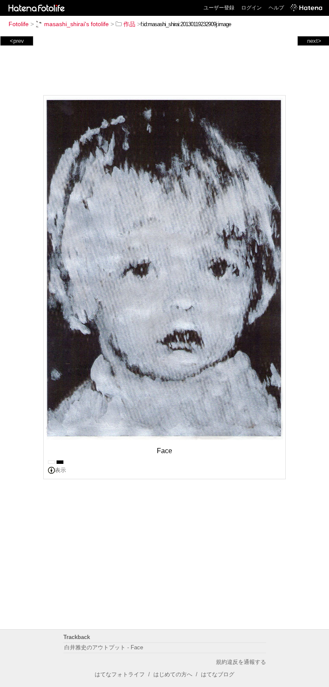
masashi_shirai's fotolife (76, 24)
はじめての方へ (172, 674)
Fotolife (19, 24)
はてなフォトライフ (120, 674)
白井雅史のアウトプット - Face (103, 647)
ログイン (251, 8)
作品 (129, 24)
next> (314, 41)
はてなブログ (217, 674)
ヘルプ (276, 8)
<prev (17, 41)
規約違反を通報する (241, 662)
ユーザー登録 (218, 8)
